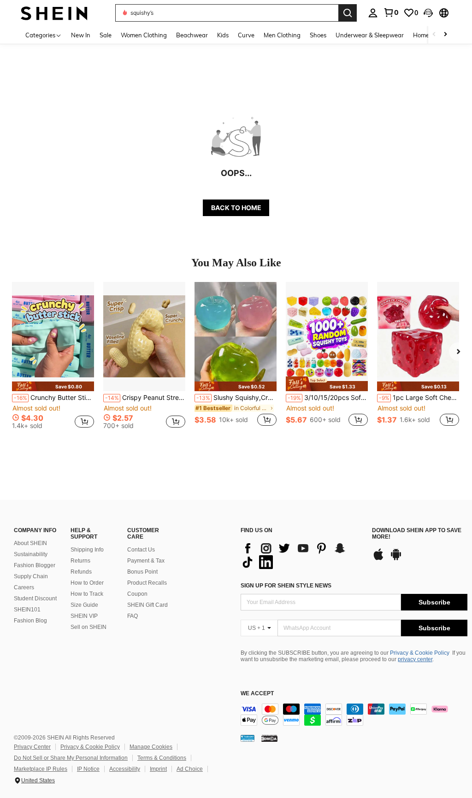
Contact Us (141, 549)
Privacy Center (32, 747)
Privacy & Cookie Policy (419, 653)
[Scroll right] (445, 35)
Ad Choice (190, 769)
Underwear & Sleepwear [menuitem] (370, 35)
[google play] (395, 559)
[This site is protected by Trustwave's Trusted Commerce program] (247, 738)
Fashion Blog (30, 620)
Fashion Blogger (34, 565)
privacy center (415, 659)
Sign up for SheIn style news (286, 585)
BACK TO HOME (236, 207)
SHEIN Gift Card (147, 605)
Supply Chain (31, 576)
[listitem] (53, 359)
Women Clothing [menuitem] (144, 35)
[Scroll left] (434, 35)
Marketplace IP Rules (40, 769)
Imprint (158, 769)
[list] (302, 555)
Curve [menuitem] (246, 35)
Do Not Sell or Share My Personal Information (71, 758)
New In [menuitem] (80, 35)
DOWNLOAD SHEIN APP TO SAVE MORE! (416, 534)
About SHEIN (30, 543)
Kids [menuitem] (223, 35)
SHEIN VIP (84, 616)
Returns (80, 560)
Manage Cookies (151, 747)
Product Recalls (147, 583)
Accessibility (124, 769)
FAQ (132, 616)
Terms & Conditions (161, 758)
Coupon (137, 594)
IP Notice (88, 769)
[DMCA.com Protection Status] (269, 738)
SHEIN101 (27, 609)
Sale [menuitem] (106, 35)
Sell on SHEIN (88, 627)
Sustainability (30, 554)
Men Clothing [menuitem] (282, 35)
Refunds (81, 572)
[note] (53, 386)
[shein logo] (54, 12)
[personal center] (372, 12)
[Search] (347, 13)
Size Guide (84, 605)
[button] (428, 12)
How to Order (87, 583)
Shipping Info (87, 549)
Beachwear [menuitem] (192, 35)
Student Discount (35, 598)
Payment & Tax (146, 560)
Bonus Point (142, 572)
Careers (24, 587)
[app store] (378, 559)
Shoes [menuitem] (318, 35)
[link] (391, 12)
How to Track (87, 594)
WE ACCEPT (257, 694)
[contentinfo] (354, 715)
